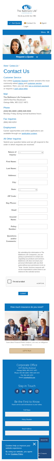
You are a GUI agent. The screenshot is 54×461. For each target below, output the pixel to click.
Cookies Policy (17, 454)
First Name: (11, 161)
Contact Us (31, 23)
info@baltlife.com (29, 377)
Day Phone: (11, 203)
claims (21, 83)
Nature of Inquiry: (12, 153)
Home (6, 66)
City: (14, 182)
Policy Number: (12, 227)
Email (14, 210)
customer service (35, 83)
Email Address (27, 429)
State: (13, 189)
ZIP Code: (12, 196)
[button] (37, 57)
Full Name (26, 410)
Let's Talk (27, 351)
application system (29, 133)
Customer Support (20, 81)
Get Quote (16, 23)
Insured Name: (13, 218)
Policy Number (27, 419)
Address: (12, 175)
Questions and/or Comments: (11, 238)
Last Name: (11, 168)
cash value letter (21, 89)
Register (44, 440)
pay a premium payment (39, 86)
